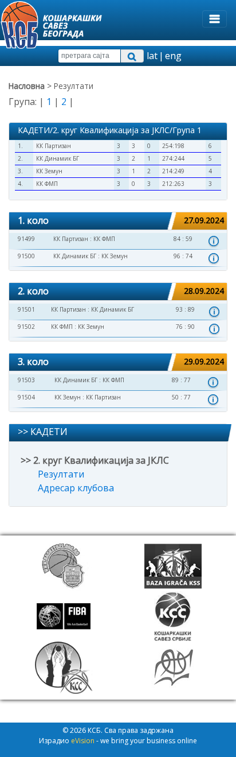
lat (152, 55)
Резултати (61, 474)
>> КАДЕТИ (43, 431)
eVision (82, 741)
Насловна (27, 85)
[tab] (118, 221)
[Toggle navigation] (214, 19)
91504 (26, 397)
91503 (26, 380)
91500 (26, 256)
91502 (26, 327)
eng (173, 55)
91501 (26, 309)
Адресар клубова (76, 488)
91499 (26, 239)
